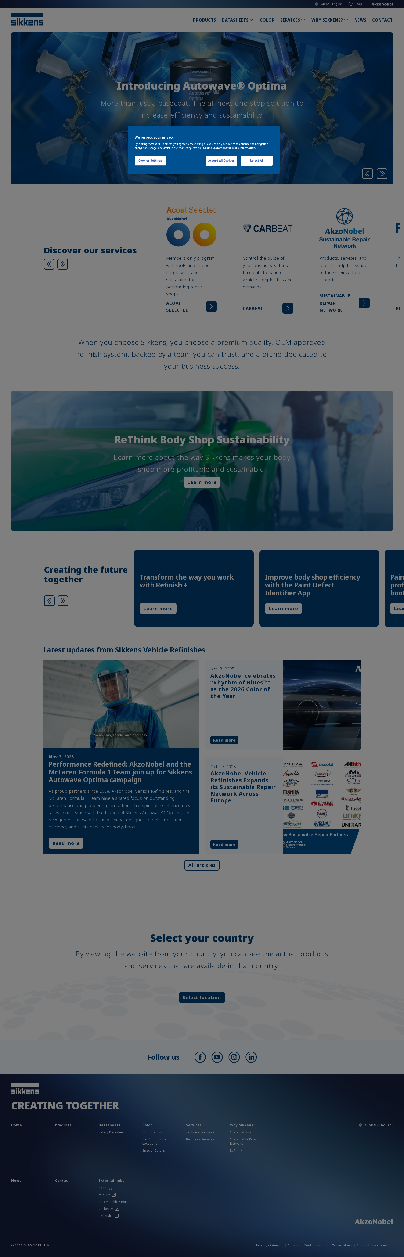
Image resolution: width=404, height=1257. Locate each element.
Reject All (257, 160)
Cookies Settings (150, 160)
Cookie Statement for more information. (229, 148)
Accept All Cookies (221, 160)
